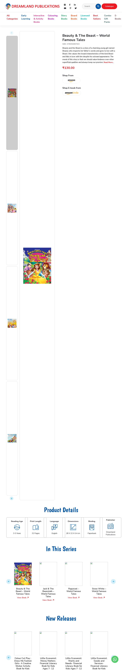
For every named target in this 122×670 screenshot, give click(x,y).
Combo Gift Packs (107, 18)
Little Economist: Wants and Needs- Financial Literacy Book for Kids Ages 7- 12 (48, 663)
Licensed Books (85, 17)
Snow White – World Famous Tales (73, 591)
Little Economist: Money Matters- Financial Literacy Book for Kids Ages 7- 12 (22, 663)
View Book (22, 600)
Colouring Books (53, 17)
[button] (98, 6)
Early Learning (25, 17)
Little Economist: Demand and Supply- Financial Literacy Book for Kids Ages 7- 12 (99, 663)
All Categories (12, 17)
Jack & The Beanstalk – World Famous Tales (23, 592)
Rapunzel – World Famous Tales (48, 591)
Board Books (74, 17)
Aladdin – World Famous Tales (99, 590)
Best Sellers (97, 17)
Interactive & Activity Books (39, 18)
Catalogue (109, 6)
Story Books (64, 17)
